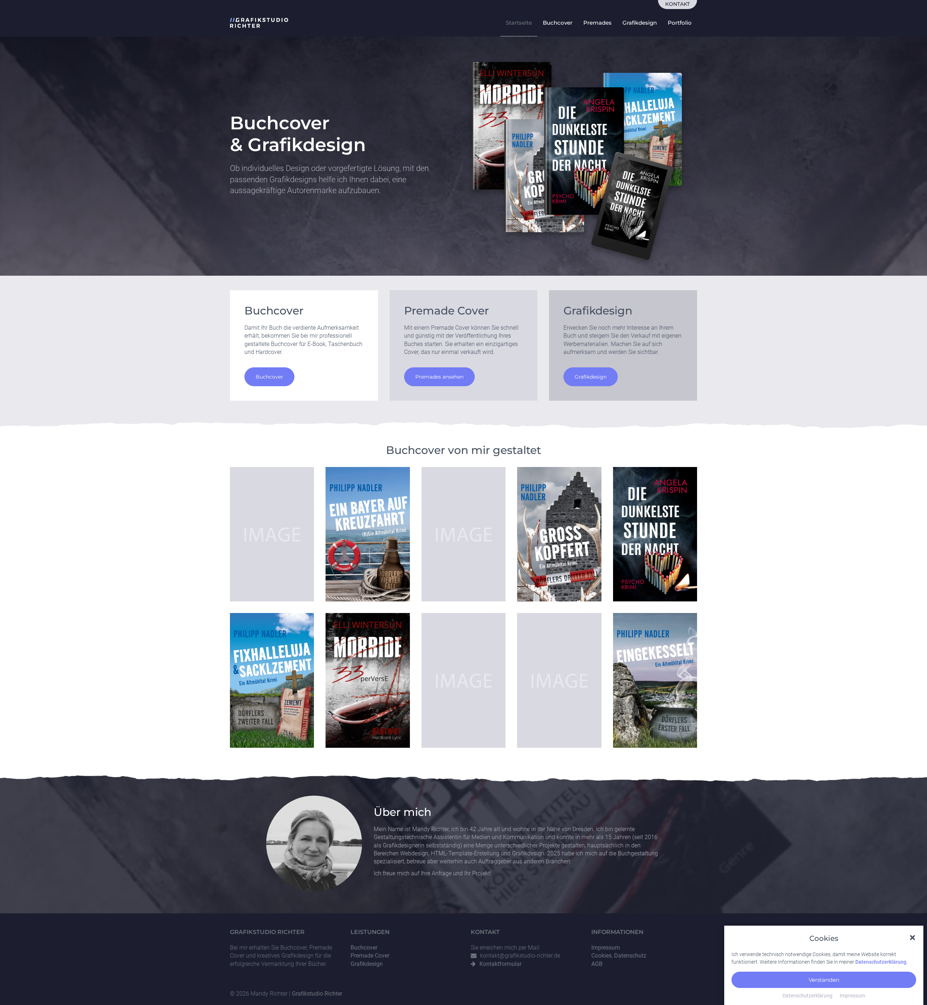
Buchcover (557, 22)
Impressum (852, 995)
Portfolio (680, 22)
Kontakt (677, 4)
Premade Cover (370, 955)
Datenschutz (630, 955)
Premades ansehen (439, 377)
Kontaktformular (500, 963)
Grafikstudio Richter (317, 993)
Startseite (519, 22)
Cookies (601, 955)
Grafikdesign (639, 22)
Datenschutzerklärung (880, 962)
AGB (597, 963)
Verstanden (824, 979)
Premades (597, 22)
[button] (912, 937)
